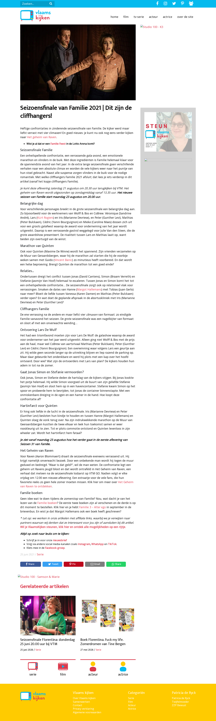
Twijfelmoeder (180, 701)
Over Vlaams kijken (84, 698)
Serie (40, 554)
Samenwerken (81, 701)
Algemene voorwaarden (87, 712)
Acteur (153, 17)
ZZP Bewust (179, 705)
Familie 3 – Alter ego (92, 507)
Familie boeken (47, 503)
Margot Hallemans (89, 289)
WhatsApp (97, 544)
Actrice (167, 17)
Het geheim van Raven (41, 137)
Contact (77, 705)
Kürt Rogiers (45, 217)
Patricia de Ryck (181, 698)
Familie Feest (58, 143)
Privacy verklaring (83, 708)
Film (126, 17)
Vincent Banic (63, 260)
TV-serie (139, 17)
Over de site (185, 17)
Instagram (84, 544)
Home (114, 17)
